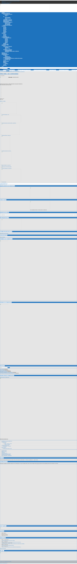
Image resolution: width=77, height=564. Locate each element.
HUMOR (2, 457)
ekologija (6, 15)
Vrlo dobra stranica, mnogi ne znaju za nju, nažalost (8, 540)
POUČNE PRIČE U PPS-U (11, 71)
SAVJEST (4, 60)
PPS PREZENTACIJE (4, 217)
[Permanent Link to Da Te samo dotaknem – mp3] (9, 113)
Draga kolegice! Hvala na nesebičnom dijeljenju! (8, 545)
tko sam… (2, 550)
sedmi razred (4, 31)
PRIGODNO (3, 52)
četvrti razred (5, 36)
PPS (3, 16)
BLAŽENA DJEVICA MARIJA (7, 57)
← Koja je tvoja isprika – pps (3, 183)
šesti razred (4, 30)
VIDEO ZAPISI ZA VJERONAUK (7, 19)
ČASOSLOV (3, 452)
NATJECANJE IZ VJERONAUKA (7, 375)
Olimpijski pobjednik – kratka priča (6, 135)
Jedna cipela (10, 77)
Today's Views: (4, 533)
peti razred (6, 41)
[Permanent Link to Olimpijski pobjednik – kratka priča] (11, 134)
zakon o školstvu (4, 447)
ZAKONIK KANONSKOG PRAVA (6, 454)
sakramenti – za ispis (7, 23)
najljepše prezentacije (7, 17)
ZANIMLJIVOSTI (4, 461)
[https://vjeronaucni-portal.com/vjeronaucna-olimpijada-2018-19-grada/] (4, 377)
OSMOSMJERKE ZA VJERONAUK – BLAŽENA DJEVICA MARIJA (13, 58)
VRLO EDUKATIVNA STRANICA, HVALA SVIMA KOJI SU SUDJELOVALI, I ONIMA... (13, 543)
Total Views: (3, 534)
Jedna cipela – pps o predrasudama (9, 73)
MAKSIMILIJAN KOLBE (3, 371)
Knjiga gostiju (3, 537)
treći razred (4, 28)
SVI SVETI (4, 43)
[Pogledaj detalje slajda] (40, 197)
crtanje (6, 48)
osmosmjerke (6, 63)
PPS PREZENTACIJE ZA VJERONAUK (19, 71)
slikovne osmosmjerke (7, 22)
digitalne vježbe (4, 1)
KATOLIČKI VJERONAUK (5, 54)
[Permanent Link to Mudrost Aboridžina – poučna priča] (7, 164)
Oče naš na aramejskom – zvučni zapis (6, 168)
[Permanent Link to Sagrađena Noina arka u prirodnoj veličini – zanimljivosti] (11, 122)
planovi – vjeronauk (7, 444)
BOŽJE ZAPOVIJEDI (6, 61)
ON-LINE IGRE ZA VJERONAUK (7, 25)
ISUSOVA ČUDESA (7, 56)
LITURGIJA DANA (4, 450)
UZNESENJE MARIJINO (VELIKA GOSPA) (6, 372)
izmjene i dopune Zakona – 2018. (7, 448)
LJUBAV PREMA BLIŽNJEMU (6, 3)
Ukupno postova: (4, 535)
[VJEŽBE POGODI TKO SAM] (4, 233)
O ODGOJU (3, 12)
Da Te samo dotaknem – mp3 (5, 114)
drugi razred (4, 27)
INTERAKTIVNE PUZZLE (8, 50)
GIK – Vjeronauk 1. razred (8, 443)
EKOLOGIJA (5, 65)
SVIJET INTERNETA (4, 53)
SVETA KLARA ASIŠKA (3, 370)
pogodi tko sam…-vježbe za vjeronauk (6, 2)
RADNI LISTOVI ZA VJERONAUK (7, 185)
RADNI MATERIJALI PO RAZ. (7, 37)
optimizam (4, 64)
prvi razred (4, 26)
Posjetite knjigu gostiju (3, 548)
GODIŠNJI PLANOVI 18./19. (5, 445)
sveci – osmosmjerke (7, 24)
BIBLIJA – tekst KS (4, 451)
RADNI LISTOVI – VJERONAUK (7, 20)
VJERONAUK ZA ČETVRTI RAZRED (6, 166)
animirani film (6, 47)
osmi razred (4, 32)
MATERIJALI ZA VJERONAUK (6, 13)
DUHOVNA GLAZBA (6, 21)
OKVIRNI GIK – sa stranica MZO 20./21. (7, 441)
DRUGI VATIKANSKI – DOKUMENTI (7, 455)
